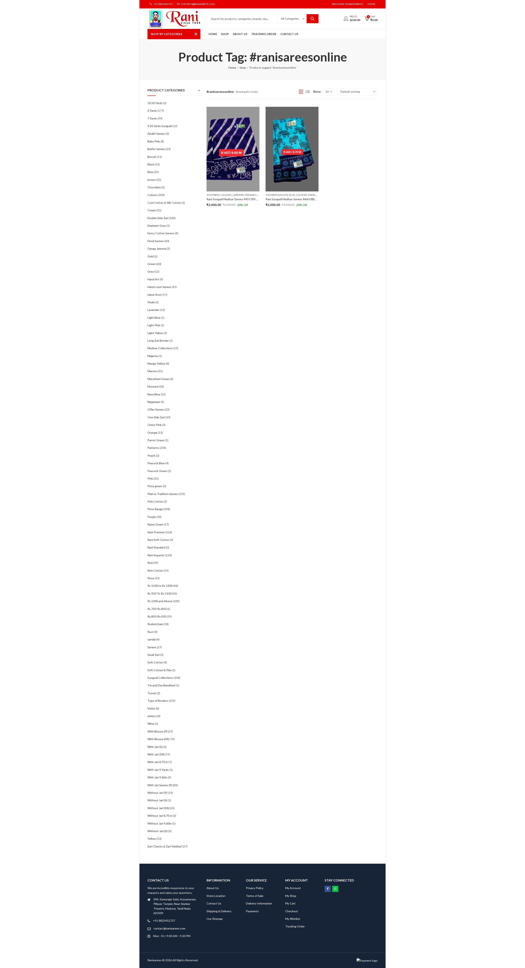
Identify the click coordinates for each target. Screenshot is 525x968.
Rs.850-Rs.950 (156, 616)
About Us (213, 888)
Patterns (153, 447)
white (151, 716)
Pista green (154, 486)
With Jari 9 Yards (158, 769)
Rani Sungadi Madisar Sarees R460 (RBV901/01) (296, 199)
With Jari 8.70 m (157, 762)
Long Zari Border (158, 340)
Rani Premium (156, 532)
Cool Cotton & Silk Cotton (164, 202)
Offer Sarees (155, 409)
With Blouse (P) (157, 731)
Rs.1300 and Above (159, 601)
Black (150, 164)
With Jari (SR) (155, 754)
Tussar (151, 693)
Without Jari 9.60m (159, 823)
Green (151, 264)
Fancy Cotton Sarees (160, 233)
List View (308, 91)
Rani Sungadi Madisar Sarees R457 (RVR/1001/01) (238, 199)
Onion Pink (154, 425)
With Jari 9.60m (157, 777)
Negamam (153, 402)
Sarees (151, 647)
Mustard (152, 386)
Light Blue (153, 317)
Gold (150, 256)
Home (232, 67)
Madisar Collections (258, 194)
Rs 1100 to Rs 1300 (159, 585)
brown (151, 179)
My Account (293, 888)
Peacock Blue (156, 463)
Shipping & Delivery (219, 911)
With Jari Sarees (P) (159, 785)
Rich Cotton (155, 570)
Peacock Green (157, 471)
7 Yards (152, 118)
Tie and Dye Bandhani (161, 685)
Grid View (301, 91)
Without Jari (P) (157, 792)
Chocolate (154, 187)
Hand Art (153, 279)
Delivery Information (259, 903)
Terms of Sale (254, 895)
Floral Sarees (155, 241)
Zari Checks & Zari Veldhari (164, 846)
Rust (150, 632)
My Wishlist (292, 918)
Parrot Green (155, 440)
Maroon (152, 371)
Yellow (151, 838)
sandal (151, 639)
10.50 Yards (213, 194)
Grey (150, 271)
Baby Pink (153, 141)
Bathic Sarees (156, 149)
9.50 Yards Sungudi (277, 194)
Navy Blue (153, 394)
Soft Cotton (155, 662)
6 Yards (152, 110)
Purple (151, 517)
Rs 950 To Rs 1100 (159, 593)
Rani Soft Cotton (158, 539)
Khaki (151, 302)
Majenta (152, 356)
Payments (252, 911)
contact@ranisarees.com (169, 928)
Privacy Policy (254, 888)
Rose (150, 578)
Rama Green (155, 524)
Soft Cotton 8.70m (159, 670)
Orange (152, 432)
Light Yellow (155, 333)
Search (312, 18)
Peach (151, 455)
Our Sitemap (215, 918)
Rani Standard (156, 547)
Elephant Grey (156, 225)
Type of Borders (157, 700)
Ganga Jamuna (156, 248)
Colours (225, 194)
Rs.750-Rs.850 (156, 609)
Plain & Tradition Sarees (162, 494)
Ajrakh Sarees (156, 133)
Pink (150, 478)
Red (150, 562)
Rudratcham (155, 624)
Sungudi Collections (160, 677)
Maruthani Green (158, 379)
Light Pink (153, 325)
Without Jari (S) (157, 800)
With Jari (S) (155, 746)
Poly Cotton (155, 501)
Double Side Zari (157, 218)
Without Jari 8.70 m (159, 815)
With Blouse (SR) (158, 739)
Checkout (291, 911)
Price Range (155, 509)
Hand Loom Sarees (159, 287)
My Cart (290, 903)
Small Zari (153, 654)
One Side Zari (156, 417)
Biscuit (151, 156)
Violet (151, 708)
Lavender (238, 194)
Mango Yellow (156, 363)
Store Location (216, 895)
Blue (292, 194)
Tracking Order (295, 926)
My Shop (290, 895)
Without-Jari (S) (157, 831)
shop (243, 67)
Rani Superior (155, 555)
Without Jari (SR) (158, 808)
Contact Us (214, 903)
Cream (151, 210)
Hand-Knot (154, 294)
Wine (150, 723)
